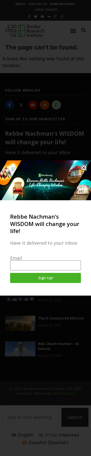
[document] (45, 228)
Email (16, 258)
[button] (83, 167)
